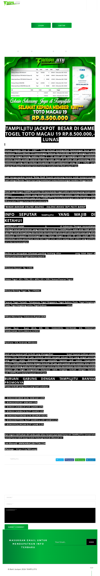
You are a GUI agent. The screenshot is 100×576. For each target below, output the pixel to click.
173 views (61, 51)
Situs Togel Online (34, 226)
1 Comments (74, 51)
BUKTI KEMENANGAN (43, 51)
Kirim (91, 542)
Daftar (61, 25)
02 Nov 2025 (11, 51)
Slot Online (53, 226)
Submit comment (16, 527)
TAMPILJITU (25, 51)
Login (41, 25)
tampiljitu (17, 195)
